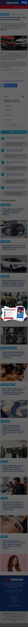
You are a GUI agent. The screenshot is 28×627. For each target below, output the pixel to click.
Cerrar (23, 2)
